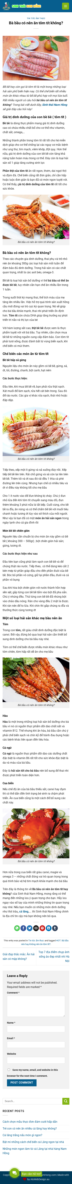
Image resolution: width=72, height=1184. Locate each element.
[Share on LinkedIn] (49, 928)
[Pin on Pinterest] (42, 928)
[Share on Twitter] (30, 928)
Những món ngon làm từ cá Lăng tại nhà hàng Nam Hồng (35, 1151)
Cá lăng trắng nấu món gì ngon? (22, 1135)
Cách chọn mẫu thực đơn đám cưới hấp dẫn (30, 1121)
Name (11, 1022)
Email (11, 1038)
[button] (65, 6)
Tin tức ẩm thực (36, 18)
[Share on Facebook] (23, 928)
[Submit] (65, 1101)
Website (11, 1053)
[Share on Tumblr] (55, 928)
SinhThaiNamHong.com (43, 1175)
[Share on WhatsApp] (17, 928)
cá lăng (23, 911)
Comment (13, 992)
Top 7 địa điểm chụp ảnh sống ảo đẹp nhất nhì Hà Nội (53, 956)
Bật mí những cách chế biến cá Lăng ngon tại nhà (33, 1142)
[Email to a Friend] (36, 928)
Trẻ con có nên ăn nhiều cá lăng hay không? (30, 1128)
